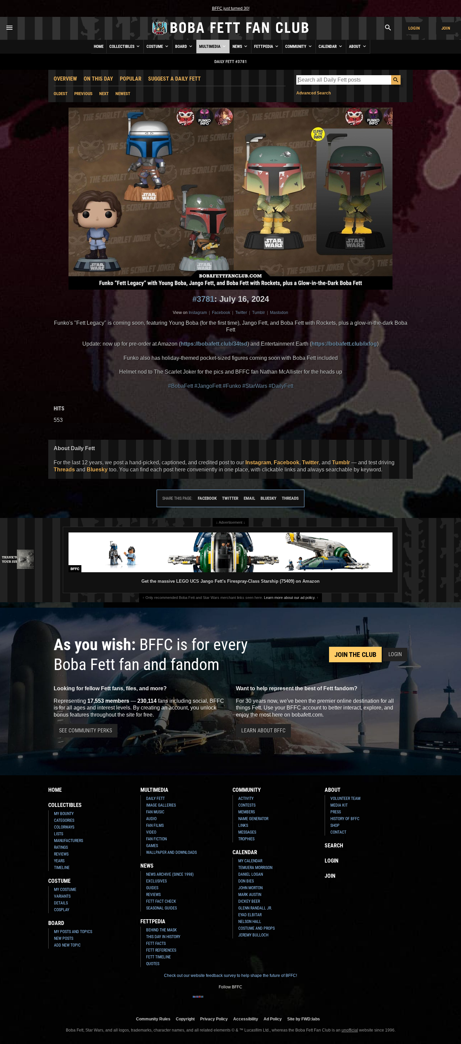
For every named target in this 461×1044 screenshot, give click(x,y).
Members (246, 812)
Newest (122, 93)
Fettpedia (264, 46)
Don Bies (246, 881)
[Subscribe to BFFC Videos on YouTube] (241, 1000)
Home (99, 46)
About (355, 46)
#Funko (232, 386)
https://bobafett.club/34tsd (214, 344)
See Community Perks (85, 730)
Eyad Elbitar (250, 914)
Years (59, 861)
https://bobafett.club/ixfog (344, 344)
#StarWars (254, 386)
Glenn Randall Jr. (255, 908)
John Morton (250, 888)
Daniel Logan (250, 874)
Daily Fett (155, 798)
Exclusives (156, 881)
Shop (335, 825)
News (238, 46)
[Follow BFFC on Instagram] (209, 1000)
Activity (245, 798)
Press (335, 812)
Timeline (62, 867)
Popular (130, 79)
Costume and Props (256, 928)
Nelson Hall (249, 921)
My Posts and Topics (73, 931)
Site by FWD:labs (303, 1019)
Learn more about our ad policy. (290, 598)
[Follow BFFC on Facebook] (198, 1000)
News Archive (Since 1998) (170, 874)
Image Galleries (161, 805)
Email (249, 498)
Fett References (161, 950)
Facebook (221, 312)
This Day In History (163, 936)
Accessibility (245, 1019)
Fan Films (155, 825)
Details (61, 903)
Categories (64, 820)
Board (181, 46)
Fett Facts (156, 943)
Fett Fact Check (161, 901)
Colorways (64, 827)
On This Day (98, 79)
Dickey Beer (249, 901)
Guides (152, 888)
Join (445, 28)
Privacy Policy (214, 1019)
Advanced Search (313, 93)
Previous (83, 93)
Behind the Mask (161, 930)
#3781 (203, 298)
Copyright (185, 1019)
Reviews (61, 854)
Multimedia (210, 46)
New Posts (63, 938)
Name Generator (253, 818)
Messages (247, 832)
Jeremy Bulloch (253, 935)
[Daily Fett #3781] (230, 199)
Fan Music (155, 812)
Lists (58, 834)
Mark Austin (249, 894)
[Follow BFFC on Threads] (252, 1000)
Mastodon (279, 312)
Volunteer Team (345, 798)
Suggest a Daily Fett (174, 79)
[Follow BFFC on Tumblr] (230, 1000)
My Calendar (250, 861)
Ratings (61, 847)
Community (296, 46)
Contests (246, 805)
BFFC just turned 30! (230, 8)
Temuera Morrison (255, 867)
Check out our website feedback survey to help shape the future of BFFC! (230, 975)
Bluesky (97, 469)
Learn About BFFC (263, 730)
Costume (155, 46)
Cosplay (61, 909)
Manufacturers (68, 840)
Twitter (241, 312)
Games (152, 845)
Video (151, 832)
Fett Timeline (158, 957)
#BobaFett (180, 386)
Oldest (60, 93)
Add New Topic (67, 945)
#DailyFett (281, 386)
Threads (64, 469)
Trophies (246, 839)
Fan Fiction (156, 839)
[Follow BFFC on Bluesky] (262, 1000)
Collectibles (122, 46)
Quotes (152, 963)
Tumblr (258, 312)
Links (243, 825)
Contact (338, 832)
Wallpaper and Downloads (171, 852)
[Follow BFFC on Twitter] (219, 1000)
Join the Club (355, 654)
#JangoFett (207, 386)
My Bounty (64, 813)
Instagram (198, 312)
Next (104, 93)
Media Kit (339, 805)
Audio (151, 818)
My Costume (65, 889)
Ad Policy (273, 1019)
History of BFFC (344, 818)
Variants (62, 896)
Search (334, 845)
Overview (65, 79)
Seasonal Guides (161, 908)
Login (414, 28)
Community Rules (153, 1019)
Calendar (328, 46)
